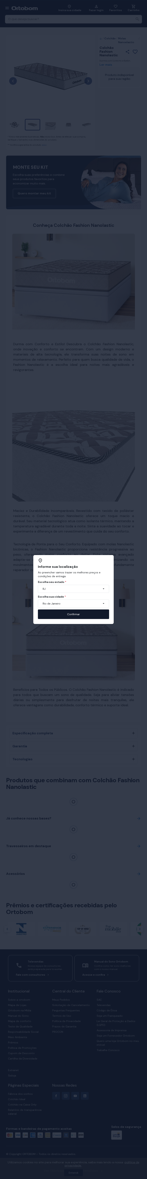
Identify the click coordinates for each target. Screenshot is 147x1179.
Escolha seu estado (52, 582)
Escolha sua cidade (52, 596)
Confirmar (73, 614)
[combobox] (73, 589)
